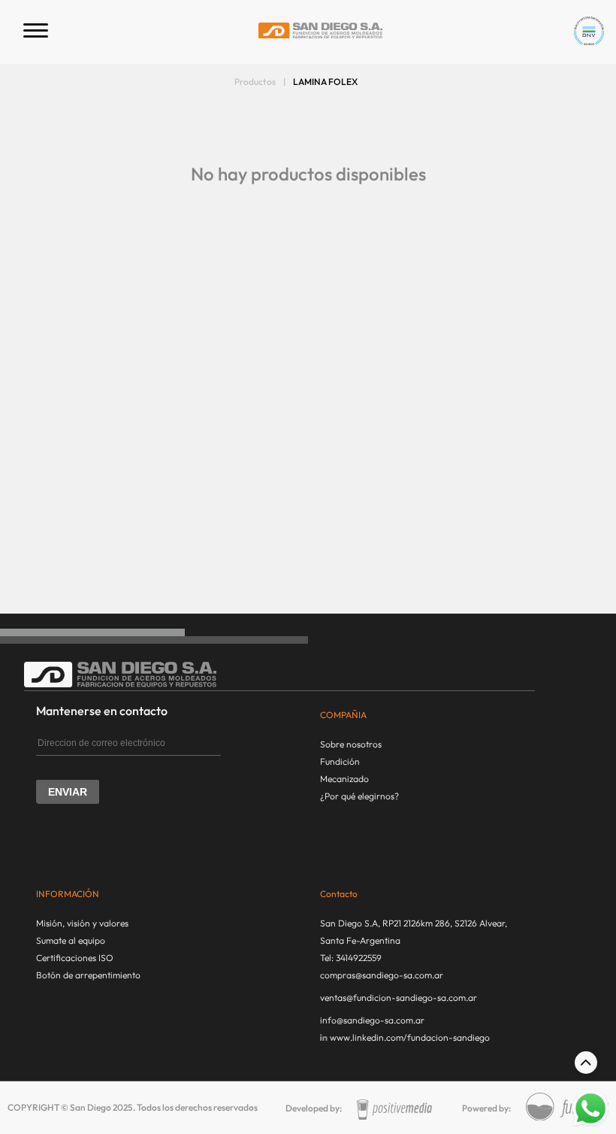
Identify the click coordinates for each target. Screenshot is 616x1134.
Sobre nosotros (351, 744)
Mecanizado (344, 778)
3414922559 (359, 957)
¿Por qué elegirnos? (359, 796)
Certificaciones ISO (74, 957)
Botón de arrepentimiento (88, 975)
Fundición (340, 761)
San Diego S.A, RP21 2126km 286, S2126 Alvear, (413, 923)
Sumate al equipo (70, 940)
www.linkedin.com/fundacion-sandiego (410, 1037)
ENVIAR (67, 792)
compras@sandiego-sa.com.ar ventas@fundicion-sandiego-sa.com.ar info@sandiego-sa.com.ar (398, 997)
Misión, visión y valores (82, 923)
